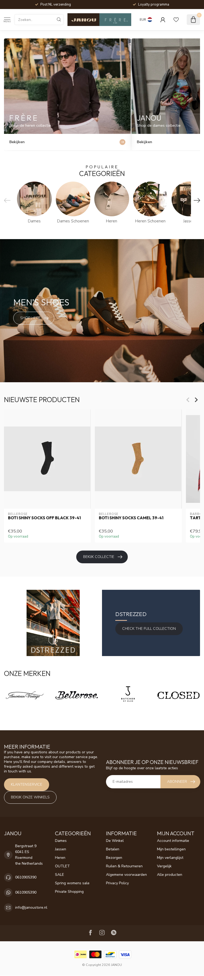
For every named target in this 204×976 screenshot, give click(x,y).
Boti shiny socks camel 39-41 (131, 518)
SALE (59, 874)
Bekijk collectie (98, 556)
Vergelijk (164, 866)
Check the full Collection (149, 628)
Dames (61, 840)
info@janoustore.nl (31, 907)
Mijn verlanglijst (170, 857)
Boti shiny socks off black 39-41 (44, 518)
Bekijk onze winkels (30, 797)
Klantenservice (26, 784)
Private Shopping (69, 891)
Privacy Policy (117, 883)
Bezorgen (114, 857)
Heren (60, 857)
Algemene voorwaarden (126, 874)
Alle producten (169, 874)
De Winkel (115, 840)
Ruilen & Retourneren (124, 866)
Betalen (112, 849)
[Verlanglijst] (176, 19)
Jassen (60, 849)
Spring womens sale (72, 883)
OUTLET (62, 866)
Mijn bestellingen (171, 849)
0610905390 (25, 877)
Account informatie (173, 840)
